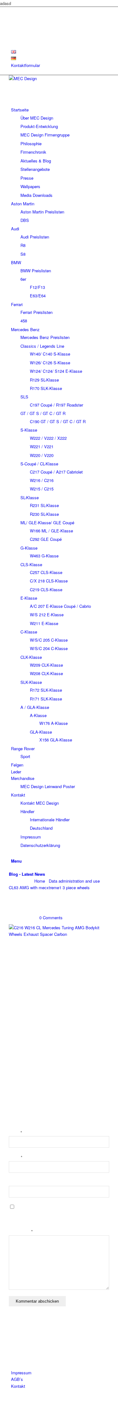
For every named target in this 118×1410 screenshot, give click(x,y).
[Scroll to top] (1, 1406)
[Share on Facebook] (16, 999)
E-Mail (15, 1157)
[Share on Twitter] (16, 1007)
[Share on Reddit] (16, 1052)
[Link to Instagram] (12, 31)
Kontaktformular (25, 65)
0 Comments (51, 917)
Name (15, 1133)
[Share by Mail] (16, 1061)
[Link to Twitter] (12, 10)
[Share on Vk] (16, 1043)
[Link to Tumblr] (12, 38)
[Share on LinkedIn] (16, 1025)
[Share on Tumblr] (16, 1034)
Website (16, 1182)
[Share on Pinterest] (16, 1016)
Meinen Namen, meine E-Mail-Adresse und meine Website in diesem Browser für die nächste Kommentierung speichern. (56, 1214)
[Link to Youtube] (12, 17)
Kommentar (21, 1231)
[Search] (12, 854)
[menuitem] (60, 52)
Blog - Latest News (27, 874)
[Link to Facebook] (12, 24)
